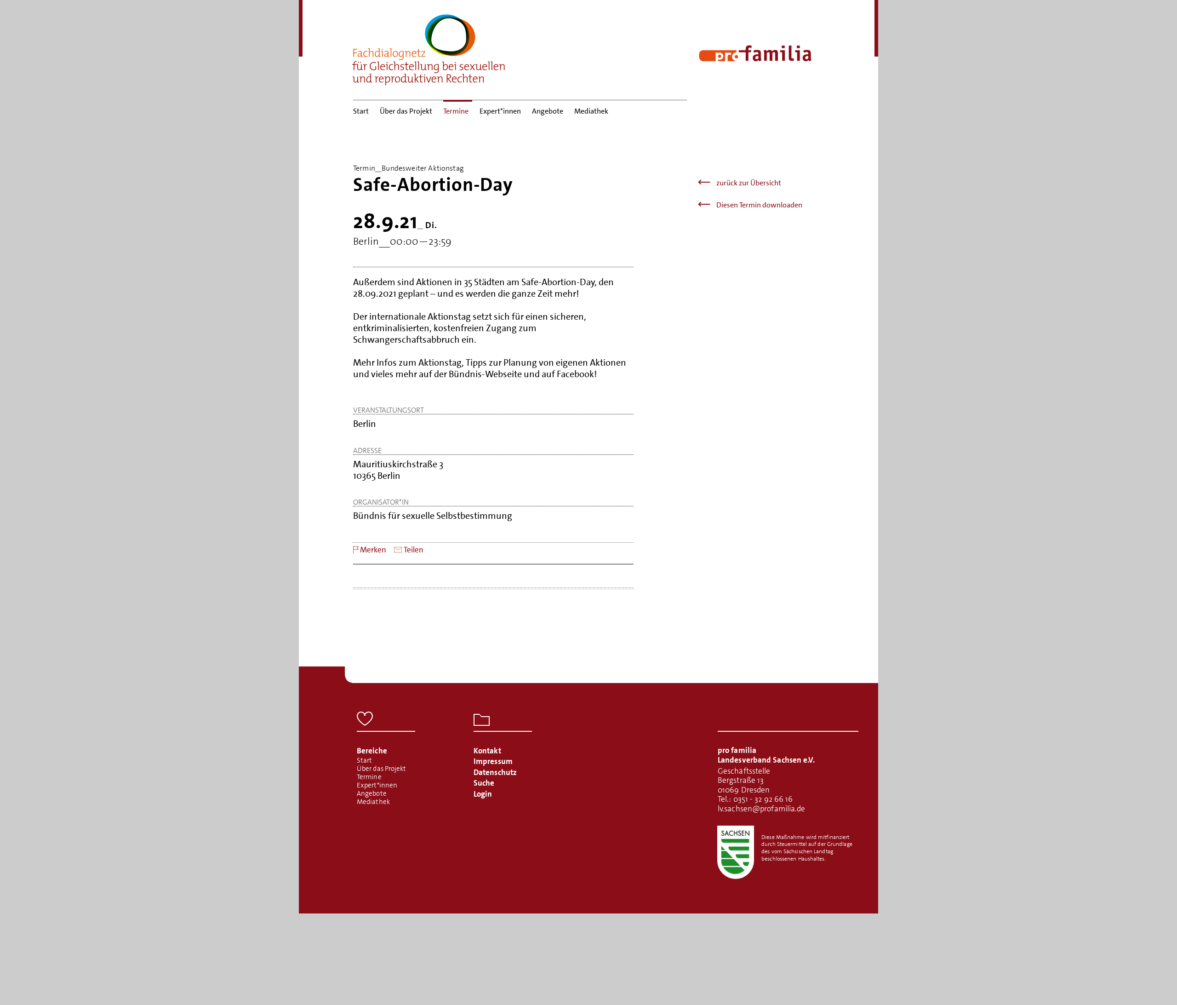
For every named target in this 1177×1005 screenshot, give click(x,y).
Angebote (547, 111)
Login (483, 794)
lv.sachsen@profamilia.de (761, 809)
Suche (484, 783)
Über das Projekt (406, 111)
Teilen (413, 550)
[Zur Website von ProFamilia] (755, 53)
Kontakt (487, 751)
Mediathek (591, 111)
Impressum (493, 761)
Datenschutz (495, 772)
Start (361, 111)
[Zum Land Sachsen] (735, 852)
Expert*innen (500, 111)
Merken (373, 550)
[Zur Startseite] (429, 47)
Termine (456, 111)
